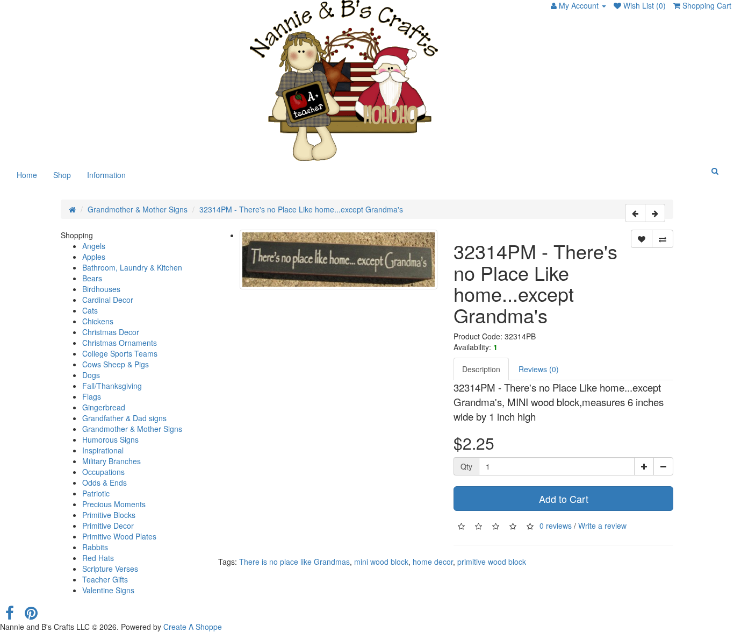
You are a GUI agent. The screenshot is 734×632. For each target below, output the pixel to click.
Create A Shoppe (192, 626)
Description (481, 369)
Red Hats (98, 557)
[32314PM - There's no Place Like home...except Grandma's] (339, 259)
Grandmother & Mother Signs (138, 209)
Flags (91, 396)
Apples (93, 256)
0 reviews (555, 525)
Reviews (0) (539, 369)
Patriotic (96, 493)
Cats (90, 310)
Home (27, 174)
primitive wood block (491, 561)
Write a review (602, 525)
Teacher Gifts (105, 579)
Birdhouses (101, 288)
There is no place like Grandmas (294, 561)
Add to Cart (563, 499)
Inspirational (103, 450)
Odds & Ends (104, 482)
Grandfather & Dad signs (124, 418)
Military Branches (111, 461)
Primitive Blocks (108, 514)
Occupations (103, 471)
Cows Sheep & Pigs (115, 364)
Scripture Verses (110, 568)
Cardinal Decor (107, 299)
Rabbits (95, 547)
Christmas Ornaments (119, 342)
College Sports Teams (119, 353)
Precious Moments (114, 504)
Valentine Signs (108, 590)
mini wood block (381, 561)
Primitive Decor (108, 525)
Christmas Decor (110, 331)
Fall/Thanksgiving (112, 385)
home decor (433, 561)
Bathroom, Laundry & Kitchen (132, 267)
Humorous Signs (110, 439)
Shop (62, 174)
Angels (93, 245)
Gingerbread (103, 407)
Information (106, 174)
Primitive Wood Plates (119, 536)
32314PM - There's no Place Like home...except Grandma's (301, 209)
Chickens (97, 321)
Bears (92, 278)
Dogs (91, 375)
